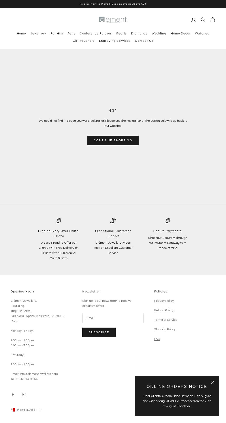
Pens (71, 33)
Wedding (159, 33)
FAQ (157, 339)
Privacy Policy (164, 300)
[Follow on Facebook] (13, 394)
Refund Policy (163, 310)
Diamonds (139, 33)
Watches (202, 33)
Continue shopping (113, 140)
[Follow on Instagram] (24, 394)
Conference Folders (96, 33)
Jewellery (38, 33)
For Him (57, 33)
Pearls (121, 33)
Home (21, 33)
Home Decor (180, 33)
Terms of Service (165, 319)
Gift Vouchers (84, 40)
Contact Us (144, 40)
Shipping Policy (164, 329)
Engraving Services (115, 40)
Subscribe (99, 332)
